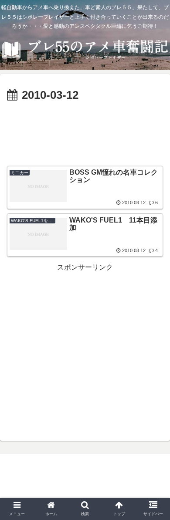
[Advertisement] (85, 131)
